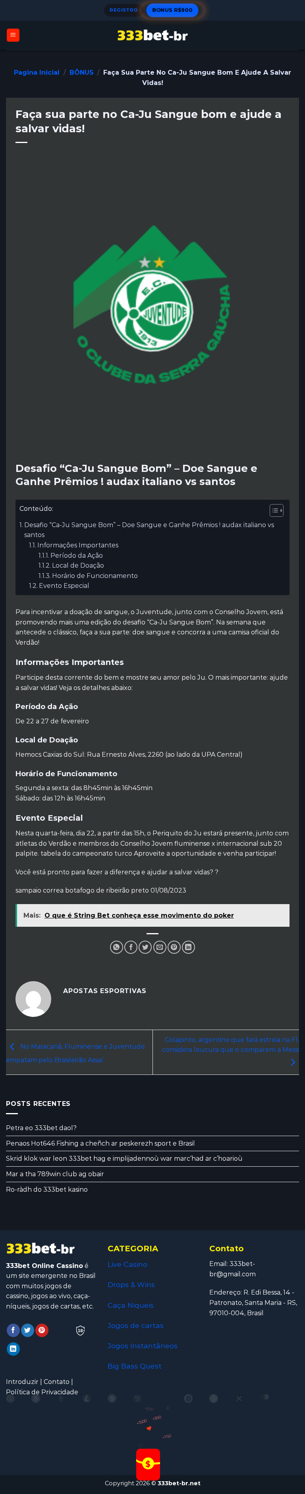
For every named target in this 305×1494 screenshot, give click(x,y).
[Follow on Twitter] (27, 1330)
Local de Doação (78, 565)
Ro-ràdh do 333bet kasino (47, 1189)
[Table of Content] (277, 510)
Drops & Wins (131, 1284)
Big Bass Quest (135, 1366)
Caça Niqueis (131, 1305)
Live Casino (127, 1264)
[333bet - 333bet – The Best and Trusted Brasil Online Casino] (152, 35)
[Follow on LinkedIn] (13, 1349)
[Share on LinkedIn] (188, 947)
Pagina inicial (37, 72)
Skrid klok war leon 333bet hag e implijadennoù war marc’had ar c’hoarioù (124, 1159)
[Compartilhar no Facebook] (130, 947)
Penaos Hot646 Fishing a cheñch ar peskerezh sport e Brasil (100, 1143)
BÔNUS (81, 72)
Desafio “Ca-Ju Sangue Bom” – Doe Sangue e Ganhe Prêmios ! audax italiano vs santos (149, 530)
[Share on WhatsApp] (116, 947)
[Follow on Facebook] (13, 1330)
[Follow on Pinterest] (41, 1330)
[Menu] (13, 35)
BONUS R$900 (172, 10)
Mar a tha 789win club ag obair (55, 1174)
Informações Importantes (77, 545)
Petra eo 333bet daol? (41, 1128)
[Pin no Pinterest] (174, 947)
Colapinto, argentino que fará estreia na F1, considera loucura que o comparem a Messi (230, 1045)
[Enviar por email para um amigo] (159, 947)
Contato (56, 1382)
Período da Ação (76, 555)
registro (123, 10)
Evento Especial (64, 585)
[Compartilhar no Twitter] (145, 947)
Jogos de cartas (136, 1325)
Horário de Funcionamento (95, 576)
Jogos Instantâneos (143, 1345)
